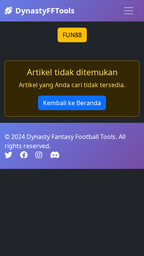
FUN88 (72, 35)
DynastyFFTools (44, 10)
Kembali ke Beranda (72, 103)
